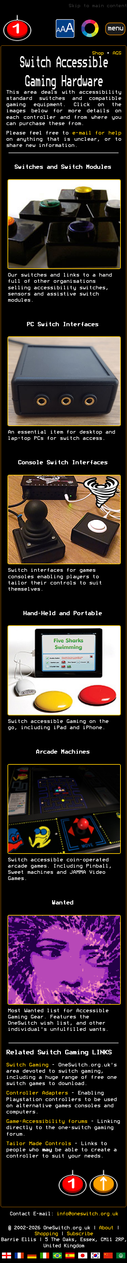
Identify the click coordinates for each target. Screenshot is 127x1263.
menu (115, 28)
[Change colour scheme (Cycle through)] (90, 29)
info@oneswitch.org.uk (87, 1214)
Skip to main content (97, 6)
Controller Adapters (37, 1093)
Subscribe (79, 1234)
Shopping (46, 1234)
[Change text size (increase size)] (65, 29)
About (106, 1228)
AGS (116, 53)
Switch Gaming (27, 1065)
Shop (98, 53)
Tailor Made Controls (38, 1144)
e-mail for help (96, 133)
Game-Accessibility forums (46, 1121)
